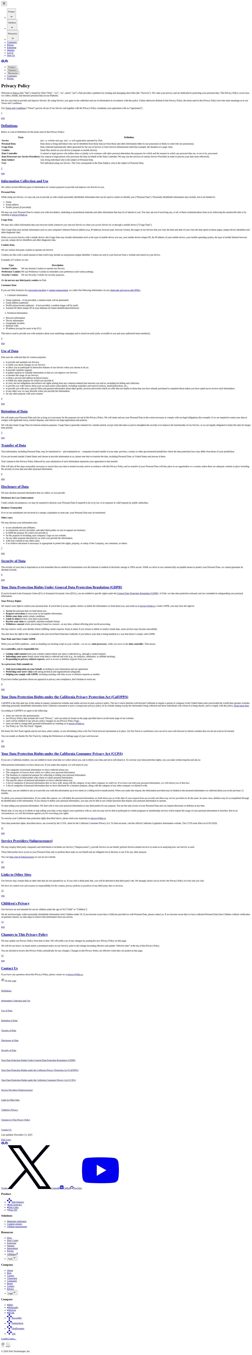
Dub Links (14, 1207)
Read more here (241, 705)
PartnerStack (17, 1323)
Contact (10, 1286)
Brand (10, 1283)
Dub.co (16, 93)
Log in (10, 53)
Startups (10, 50)
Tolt (13, 1334)
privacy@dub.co (19, 215)
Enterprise (11, 47)
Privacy (10, 1289)
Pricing (10, 45)
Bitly (11, 1305)
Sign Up (11, 55)
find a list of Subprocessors (21, 857)
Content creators (14, 1224)
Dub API (13, 1210)
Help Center (12, 1240)
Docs (9, 1238)
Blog (9, 1273)
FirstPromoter (18, 1328)
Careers (10, 1275)
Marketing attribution (16, 1221)
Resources (12, 73)
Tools (10, 1259)
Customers (12, 42)
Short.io (12, 1310)
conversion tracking (37, 290)
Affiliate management (17, 1226)
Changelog (12, 1278)
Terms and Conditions (15, 108)
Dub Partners (18, 1202)
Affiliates (11, 1254)
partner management (58, 290)
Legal (10, 1293)
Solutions (12, 70)
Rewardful (16, 1318)
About (10, 1270)
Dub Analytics (15, 1204)
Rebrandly (13, 1307)
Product (11, 67)
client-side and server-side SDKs (125, 290)
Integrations (12, 1248)
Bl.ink (11, 1312)
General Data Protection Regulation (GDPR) (137, 593)
